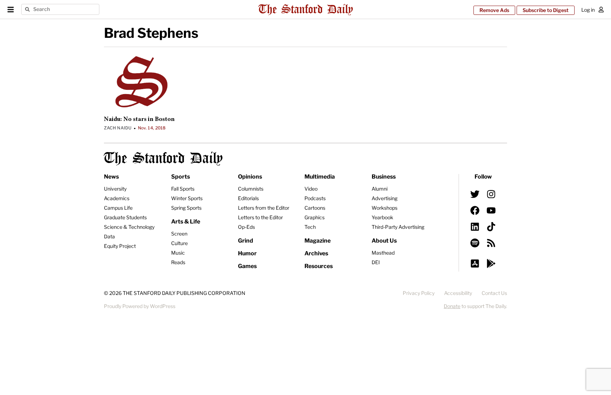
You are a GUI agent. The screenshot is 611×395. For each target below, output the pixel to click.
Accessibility (458, 293)
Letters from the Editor (263, 208)
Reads (178, 262)
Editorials (248, 198)
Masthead (383, 253)
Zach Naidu (118, 127)
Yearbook (382, 217)
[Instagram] (491, 194)
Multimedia (319, 176)
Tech (310, 227)
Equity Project (120, 246)
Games (247, 266)
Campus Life (118, 208)
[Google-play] (491, 263)
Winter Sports (187, 198)
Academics (116, 198)
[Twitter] (474, 194)
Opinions (250, 176)
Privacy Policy (419, 293)
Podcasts (315, 198)
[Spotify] (474, 243)
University (115, 189)
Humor (247, 253)
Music (178, 253)
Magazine (317, 240)
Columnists (250, 189)
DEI (376, 262)
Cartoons (314, 208)
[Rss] (491, 243)
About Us (384, 240)
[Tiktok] (491, 226)
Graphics (314, 217)
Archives (316, 253)
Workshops (384, 208)
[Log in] (601, 9)
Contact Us (494, 293)
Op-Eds (246, 227)
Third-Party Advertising (398, 227)
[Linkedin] (474, 226)
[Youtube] (491, 210)
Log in (588, 10)
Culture (179, 243)
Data (109, 236)
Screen (179, 234)
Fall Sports (182, 189)
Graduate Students (125, 217)
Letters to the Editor (260, 217)
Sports (180, 176)
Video (311, 189)
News (111, 176)
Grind (245, 240)
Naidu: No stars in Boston (139, 119)
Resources (318, 266)
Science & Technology (129, 227)
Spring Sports (186, 208)
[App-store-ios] (474, 263)
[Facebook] (474, 210)
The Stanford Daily (163, 158)
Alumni (380, 189)
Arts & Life (185, 221)
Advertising (384, 198)
